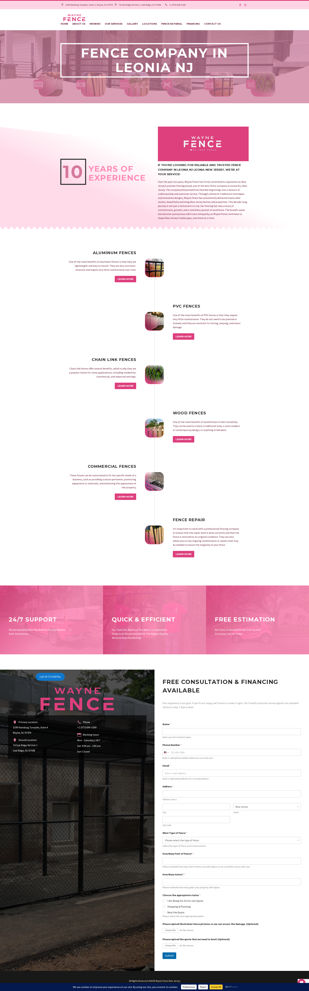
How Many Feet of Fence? (178, 853)
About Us (78, 23)
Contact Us (212, 23)
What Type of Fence (175, 832)
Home (64, 23)
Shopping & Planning (179, 906)
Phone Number (172, 745)
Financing (193, 23)
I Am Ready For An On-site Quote (185, 900)
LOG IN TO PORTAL (50, 676)
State (236, 812)
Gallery (132, 23)
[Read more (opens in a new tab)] (87, 5)
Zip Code (167, 825)
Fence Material (171, 23)
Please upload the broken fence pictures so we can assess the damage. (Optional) (210, 924)
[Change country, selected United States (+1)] (166, 752)
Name (167, 724)
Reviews (95, 23)
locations (149, 23)
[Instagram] (245, 5)
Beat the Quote (175, 912)
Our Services (114, 23)
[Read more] (154, 267)
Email (167, 765)
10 (73, 172)
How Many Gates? (174, 874)
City (164, 812)
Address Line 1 (170, 799)
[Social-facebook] (240, 5)
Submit (169, 955)
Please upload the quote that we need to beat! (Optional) (196, 939)
